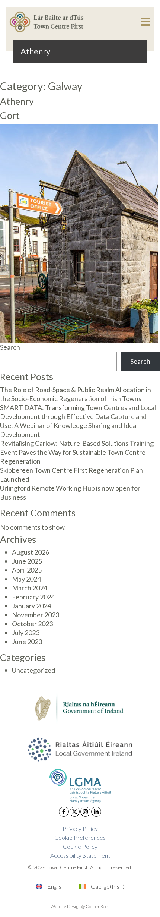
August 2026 (30, 552)
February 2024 (33, 597)
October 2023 (32, 624)
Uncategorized (33, 670)
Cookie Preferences (80, 837)
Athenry (17, 101)
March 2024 (29, 588)
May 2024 (26, 579)
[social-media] (64, 812)
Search (10, 347)
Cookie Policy (80, 846)
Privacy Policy (80, 828)
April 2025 (27, 570)
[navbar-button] (145, 21)
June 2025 (27, 561)
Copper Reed (98, 906)
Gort (10, 115)
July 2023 (25, 632)
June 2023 (27, 641)
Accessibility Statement (80, 855)
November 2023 (35, 615)
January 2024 (31, 606)
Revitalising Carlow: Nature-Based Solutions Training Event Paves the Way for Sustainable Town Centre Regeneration (77, 452)
